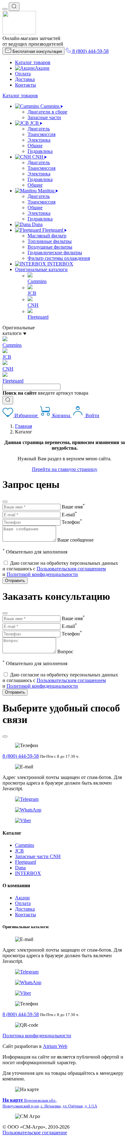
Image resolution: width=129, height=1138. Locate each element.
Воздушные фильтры (50, 247)
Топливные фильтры (50, 241)
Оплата (23, 73)
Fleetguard (25, 862)
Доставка (25, 79)
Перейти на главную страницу (64, 469)
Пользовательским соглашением (71, 568)
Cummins (24, 845)
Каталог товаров (32, 62)
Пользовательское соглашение (35, 1132)
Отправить (15, 580)
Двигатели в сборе (47, 111)
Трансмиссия (41, 134)
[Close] (5, 502)
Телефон (72, 522)
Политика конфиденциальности (37, 1035)
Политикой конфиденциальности (42, 574)
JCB (19, 850)
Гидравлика (40, 151)
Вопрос (65, 651)
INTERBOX (28, 873)
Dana (20, 867)
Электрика (39, 140)
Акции (42, 68)
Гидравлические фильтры (55, 252)
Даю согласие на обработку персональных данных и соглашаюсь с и (60, 568)
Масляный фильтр (47, 235)
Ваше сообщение (75, 540)
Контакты (25, 85)
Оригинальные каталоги (41, 269)
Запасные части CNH (38, 856)
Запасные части (44, 117)
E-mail (69, 514)
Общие (35, 145)
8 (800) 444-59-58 (21, 756)
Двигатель (39, 128)
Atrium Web (55, 1046)
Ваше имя (73, 506)
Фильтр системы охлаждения (59, 258)
